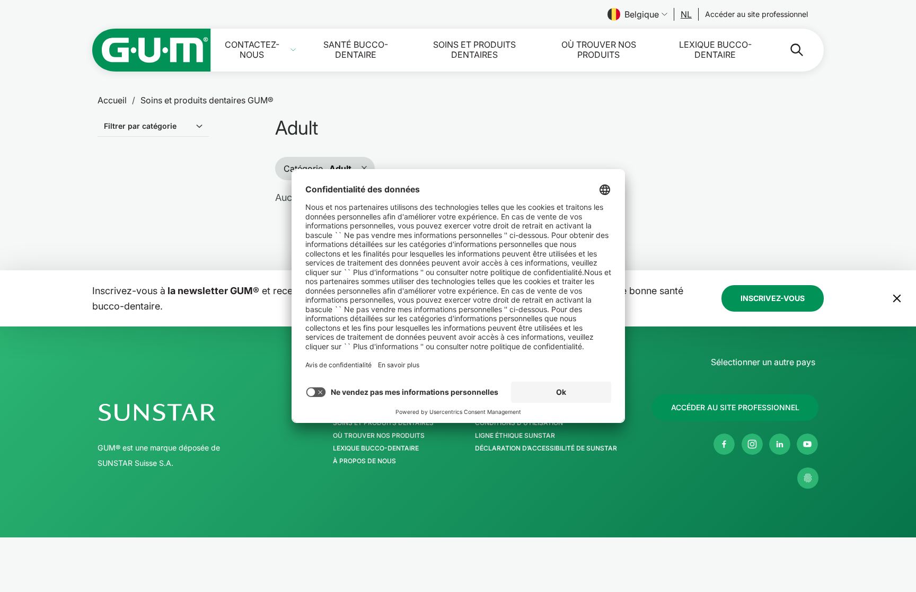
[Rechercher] (788, 50)
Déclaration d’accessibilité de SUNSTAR (546, 448)
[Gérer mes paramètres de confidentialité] (807, 478)
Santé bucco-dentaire (355, 50)
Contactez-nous (252, 50)
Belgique (641, 14)
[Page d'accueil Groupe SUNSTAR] (189, 412)
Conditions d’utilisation (519, 423)
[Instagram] (752, 444)
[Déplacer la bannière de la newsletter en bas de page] (897, 298)
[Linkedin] (779, 444)
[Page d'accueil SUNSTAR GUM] (151, 50)
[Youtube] (807, 444)
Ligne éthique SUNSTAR (515, 435)
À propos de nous (364, 461)
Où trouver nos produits (598, 50)
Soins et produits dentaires (474, 50)
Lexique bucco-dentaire (715, 50)
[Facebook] (724, 444)
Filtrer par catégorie (140, 125)
